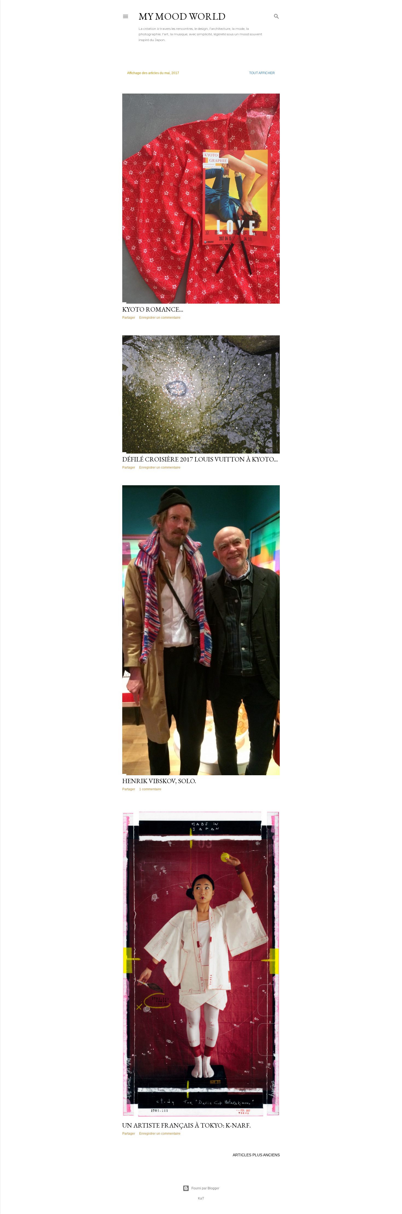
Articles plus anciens (256, 1155)
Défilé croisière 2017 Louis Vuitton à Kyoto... (200, 459)
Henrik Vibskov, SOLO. (159, 781)
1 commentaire (150, 789)
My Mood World (182, 16)
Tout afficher (262, 73)
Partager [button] (128, 318)
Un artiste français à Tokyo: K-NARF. (186, 1125)
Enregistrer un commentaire (159, 318)
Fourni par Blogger (205, 1188)
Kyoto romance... (152, 309)
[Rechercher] (276, 15)
